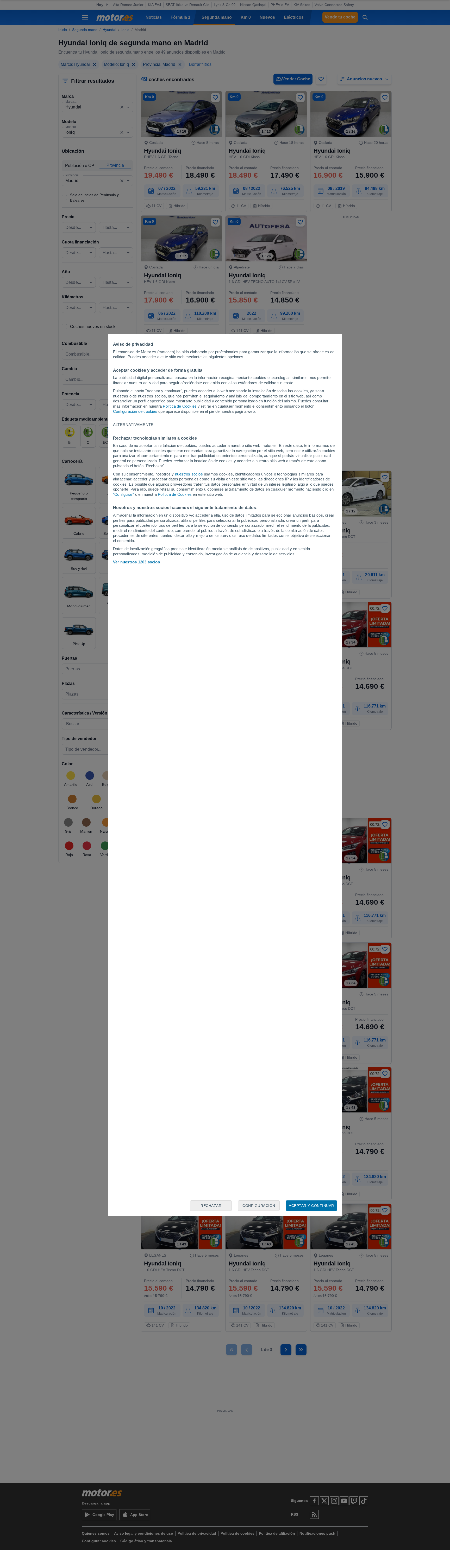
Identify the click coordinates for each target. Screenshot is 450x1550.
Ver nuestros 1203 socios (136, 562)
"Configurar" (123, 494)
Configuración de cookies (135, 411)
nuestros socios (189, 474)
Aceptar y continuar (311, 1206)
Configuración (258, 1206)
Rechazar (211, 1206)
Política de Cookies (180, 406)
